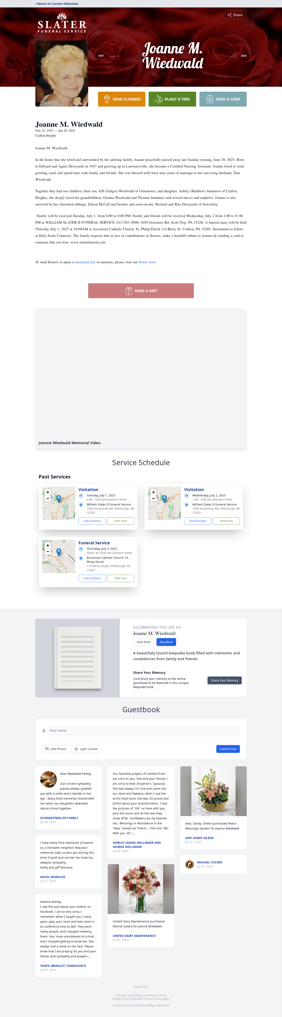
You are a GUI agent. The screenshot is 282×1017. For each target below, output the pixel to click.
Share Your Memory (224, 680)
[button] (58, 499)
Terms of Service (152, 998)
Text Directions (92, 521)
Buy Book (166, 642)
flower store (147, 261)
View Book (143, 642)
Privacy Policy (129, 998)
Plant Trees (120, 521)
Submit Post (228, 749)
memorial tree (85, 261)
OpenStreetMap (145, 1005)
